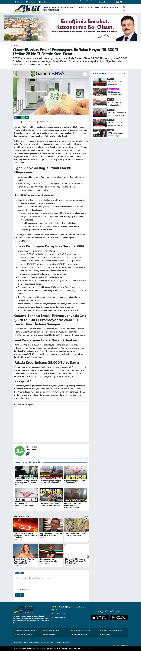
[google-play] (119, 617)
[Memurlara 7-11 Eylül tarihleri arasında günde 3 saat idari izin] (26, 472)
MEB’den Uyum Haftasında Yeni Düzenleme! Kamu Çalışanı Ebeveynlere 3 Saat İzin (116, 83)
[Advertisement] (51, 424)
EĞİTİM (110, 79)
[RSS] (118, 611)
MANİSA (55, 7)
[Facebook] (100, 611)
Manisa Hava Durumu (53, 630)
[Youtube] (111, 611)
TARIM (96, 7)
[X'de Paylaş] (19, 117)
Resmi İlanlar (31, 2)
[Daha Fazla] (27, 117)
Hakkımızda (66, 642)
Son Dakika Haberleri (81, 634)
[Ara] (124, 7)
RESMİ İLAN (114, 7)
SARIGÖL (46, 7)
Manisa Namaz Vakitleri (82, 630)
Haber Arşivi (106, 634)
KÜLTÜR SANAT (113, 89)
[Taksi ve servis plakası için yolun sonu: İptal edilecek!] (51, 495)
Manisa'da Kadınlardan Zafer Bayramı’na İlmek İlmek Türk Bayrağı (116, 93)
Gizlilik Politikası (86, 648)
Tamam (126, 648)
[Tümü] (125, 73)
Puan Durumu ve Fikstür (25, 634)
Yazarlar (19, 2)
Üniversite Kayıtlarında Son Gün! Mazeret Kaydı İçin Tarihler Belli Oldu (115, 103)
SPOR (90, 7)
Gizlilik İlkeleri (45, 642)
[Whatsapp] (115, 611)
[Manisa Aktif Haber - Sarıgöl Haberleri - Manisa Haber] (27, 8)
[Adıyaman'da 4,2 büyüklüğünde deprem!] (26, 495)
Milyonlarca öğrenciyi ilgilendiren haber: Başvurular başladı (72, 505)
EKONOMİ (82, 7)
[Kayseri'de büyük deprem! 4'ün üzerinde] (75, 472)
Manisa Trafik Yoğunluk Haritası (112, 630)
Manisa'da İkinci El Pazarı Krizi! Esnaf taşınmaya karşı (116, 124)
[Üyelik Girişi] (127, 2)
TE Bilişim (125, 645)
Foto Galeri (44, 2)
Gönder (19, 595)
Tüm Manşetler (51, 634)
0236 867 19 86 (60, 613)
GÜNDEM (64, 7)
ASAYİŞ (73, 7)
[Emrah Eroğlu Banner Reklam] (70, 28)
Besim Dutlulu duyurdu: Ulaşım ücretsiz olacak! (115, 134)
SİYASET (104, 7)
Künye (15, 642)
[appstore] (100, 617)
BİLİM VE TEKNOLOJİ (51, 10)
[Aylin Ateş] (20, 451)
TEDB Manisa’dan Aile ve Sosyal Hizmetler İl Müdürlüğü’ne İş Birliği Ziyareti (116, 114)
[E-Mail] (28, 454)
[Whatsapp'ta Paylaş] (23, 117)
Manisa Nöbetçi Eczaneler (26, 630)
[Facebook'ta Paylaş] (15, 117)
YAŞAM (110, 130)
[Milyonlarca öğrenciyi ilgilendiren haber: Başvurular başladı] (75, 495)
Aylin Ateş (16, 122)
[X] (104, 611)
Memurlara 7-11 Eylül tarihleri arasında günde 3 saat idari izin (26, 482)
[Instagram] (107, 611)
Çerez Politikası (56, 642)
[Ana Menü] (124, 10)
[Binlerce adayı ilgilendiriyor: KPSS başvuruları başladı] (51, 472)
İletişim (20, 642)
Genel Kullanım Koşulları (32, 642)
